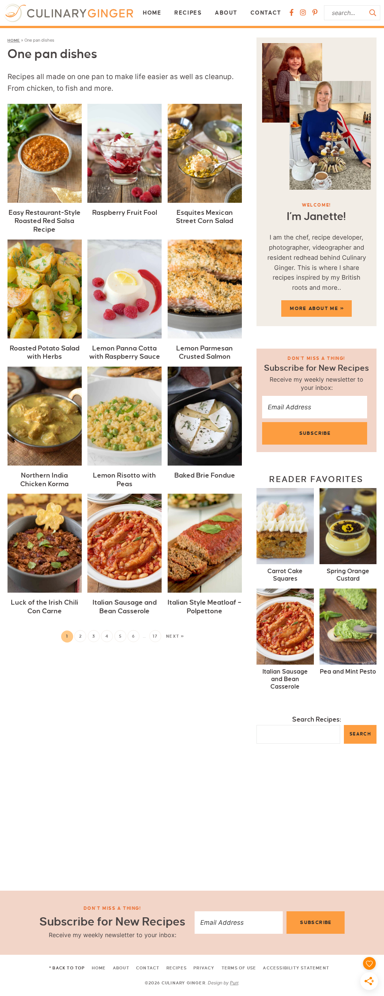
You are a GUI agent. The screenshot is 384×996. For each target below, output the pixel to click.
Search (360, 734)
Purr (234, 983)
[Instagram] (303, 12)
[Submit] (373, 13)
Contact (265, 13)
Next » (175, 636)
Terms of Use (239, 968)
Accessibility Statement (296, 968)
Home (152, 13)
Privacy (204, 968)
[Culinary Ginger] (68, 13)
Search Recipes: (316, 719)
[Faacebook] (291, 12)
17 (155, 636)
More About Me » (317, 308)
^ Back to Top (67, 968)
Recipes (188, 13)
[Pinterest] (315, 12)
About (226, 13)
